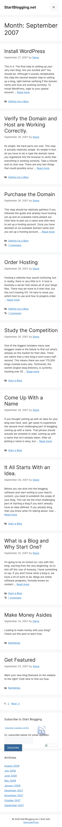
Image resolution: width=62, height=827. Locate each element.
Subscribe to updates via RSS (17, 728)
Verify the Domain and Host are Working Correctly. (30, 124)
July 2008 (10, 770)
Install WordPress (24, 51)
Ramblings (14, 643)
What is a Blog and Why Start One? (26, 544)
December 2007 (13, 790)
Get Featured (19, 660)
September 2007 (14, 805)
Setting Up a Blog (18, 101)
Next (15, 703)
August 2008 (11, 765)
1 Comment (14, 245)
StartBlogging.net (20, 7)
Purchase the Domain (29, 194)
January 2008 (12, 785)
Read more (23, 92)
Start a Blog (15, 380)
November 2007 (13, 795)
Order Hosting (21, 262)
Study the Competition (31, 330)
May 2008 (10, 780)
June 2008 (10, 775)
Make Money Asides (28, 615)
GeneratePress (31, 822)
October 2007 (12, 800)
